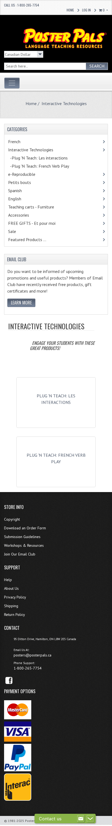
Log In (86, 10)
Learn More (21, 302)
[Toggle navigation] (12, 83)
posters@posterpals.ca (32, 655)
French (22, 141)
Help (8, 579)
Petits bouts (26, 182)
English (21, 198)
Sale (12, 231)
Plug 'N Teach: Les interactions (56, 399)
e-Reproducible (28, 174)
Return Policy (14, 614)
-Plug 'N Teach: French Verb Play (44, 166)
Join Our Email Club (19, 554)
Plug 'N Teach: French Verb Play (56, 458)
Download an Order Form (25, 528)
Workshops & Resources (24, 545)
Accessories (25, 215)
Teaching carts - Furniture (38, 207)
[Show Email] (80, 818)
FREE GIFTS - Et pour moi (37, 223)
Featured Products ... (27, 239)
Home (70, 10)
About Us (11, 588)
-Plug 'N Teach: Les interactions (43, 158)
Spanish (22, 190)
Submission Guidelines (22, 536)
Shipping (11, 605)
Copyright (12, 519)
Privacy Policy (15, 597)
